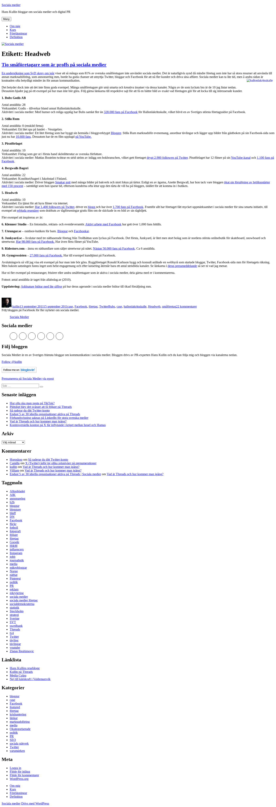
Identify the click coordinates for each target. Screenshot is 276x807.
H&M (13, 545)
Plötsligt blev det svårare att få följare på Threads (41, 407)
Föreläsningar (18, 33)
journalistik (17, 560)
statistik (14, 607)
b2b (12, 502)
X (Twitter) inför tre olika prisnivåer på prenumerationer (60, 463)
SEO (13, 740)
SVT (13, 622)
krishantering (18, 714)
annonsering (17, 498)
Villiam (14, 470)
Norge (14, 571)
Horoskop (16, 459)
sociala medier (19, 596)
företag (93, 306)
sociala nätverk (19, 743)
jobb (12, 556)
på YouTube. (83, 136)
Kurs (13, 30)
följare (14, 535)
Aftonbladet (17, 491)
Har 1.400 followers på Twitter (54, 207)
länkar (14, 718)
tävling (14, 640)
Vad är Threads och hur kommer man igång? (38, 421)
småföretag (169, 306)
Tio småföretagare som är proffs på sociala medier (54, 64)
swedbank (16, 625)
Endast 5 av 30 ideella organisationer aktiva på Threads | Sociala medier (55, 474)
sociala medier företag (24, 600)
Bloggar (62, 231)
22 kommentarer (186, 306)
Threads (15, 629)
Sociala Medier (19, 317)
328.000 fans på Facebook (121, 112)
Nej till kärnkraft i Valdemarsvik (30, 679)
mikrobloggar (18, 567)
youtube (15, 647)
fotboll (14, 527)
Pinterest (15, 578)
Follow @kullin (12, 362)
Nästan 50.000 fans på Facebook (114, 248)
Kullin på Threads (21, 672)
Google (14, 542)
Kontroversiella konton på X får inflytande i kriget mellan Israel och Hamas (58, 425)
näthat (13, 575)
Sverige (14, 618)
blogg (92, 207)
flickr (13, 524)
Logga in (15, 768)
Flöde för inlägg (20, 771)
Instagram (16, 553)
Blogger (116, 133)
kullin (16, 306)
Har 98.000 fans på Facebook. (35, 241)
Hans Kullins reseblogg (25, 668)
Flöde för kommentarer (24, 775)
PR (12, 585)
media (13, 564)
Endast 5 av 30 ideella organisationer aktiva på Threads (45, 414)
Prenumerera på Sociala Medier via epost (28, 378)
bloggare (15, 509)
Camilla (15, 463)
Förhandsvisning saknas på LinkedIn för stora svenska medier (49, 417)
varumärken (17, 750)
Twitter (103, 306)
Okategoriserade (20, 729)
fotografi (15, 531)
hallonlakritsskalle (135, 306)
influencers (17, 549)
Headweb (154, 306)
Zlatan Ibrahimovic (22, 651)
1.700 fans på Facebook (128, 207)
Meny (6, 19)
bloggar (14, 506)
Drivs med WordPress (35, 803)
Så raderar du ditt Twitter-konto (30, 410)
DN (12, 516)
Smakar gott (63, 182)
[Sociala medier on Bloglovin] (19, 371)
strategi (14, 615)
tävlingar (15, 644)
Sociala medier (11, 5)
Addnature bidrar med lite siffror (41, 286)
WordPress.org (19, 779)
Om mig (15, 26)
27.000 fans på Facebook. (46, 255)
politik (14, 582)
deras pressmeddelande (182, 266)
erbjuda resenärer (28, 210)
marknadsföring (20, 721)
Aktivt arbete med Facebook (103, 224)
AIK (13, 495)
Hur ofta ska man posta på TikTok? (32, 403)
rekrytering (17, 593)
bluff (13, 513)
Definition (16, 37)
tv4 (12, 633)
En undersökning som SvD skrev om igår (28, 73)
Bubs (111, 306)
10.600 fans (23, 136)
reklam (14, 589)
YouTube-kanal (241, 157)
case (70, 306)
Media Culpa (18, 675)
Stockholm (16, 611)
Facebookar (81, 231)
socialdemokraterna (22, 604)
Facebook (81, 306)
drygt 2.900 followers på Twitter (167, 157)
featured (15, 707)
